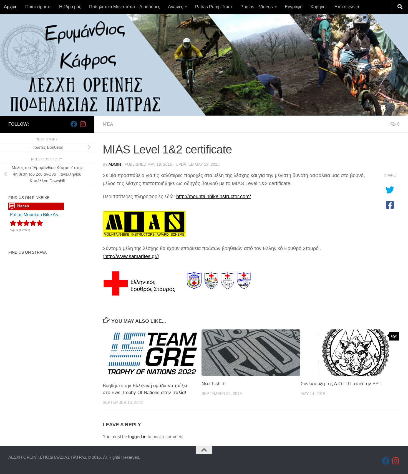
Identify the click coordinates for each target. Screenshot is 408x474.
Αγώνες (175, 6)
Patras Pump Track (214, 6)
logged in (137, 436)
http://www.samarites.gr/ (131, 256)
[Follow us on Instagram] (82, 124)
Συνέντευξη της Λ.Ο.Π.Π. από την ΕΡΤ (341, 383)
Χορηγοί (318, 6)
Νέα (108, 124)
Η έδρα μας (70, 6)
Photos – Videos (256, 6)
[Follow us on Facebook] (73, 124)
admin (115, 164)
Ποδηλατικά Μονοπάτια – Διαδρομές (124, 6)
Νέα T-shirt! (214, 383)
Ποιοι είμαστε (38, 6)
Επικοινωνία (346, 6)
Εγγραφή (294, 6)
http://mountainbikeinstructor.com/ (213, 196)
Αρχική (10, 6)
